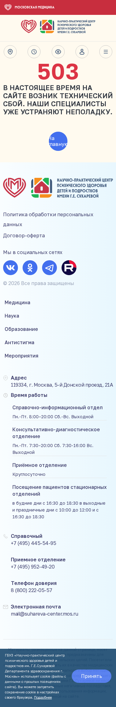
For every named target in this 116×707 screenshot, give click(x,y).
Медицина (17, 302)
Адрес (10, 51)
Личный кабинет (81, 51)
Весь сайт (105, 51)
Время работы (34, 51)
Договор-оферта (24, 235)
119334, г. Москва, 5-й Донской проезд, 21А (62, 385)
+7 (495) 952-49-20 (32, 567)
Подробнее (43, 697)
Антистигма (19, 342)
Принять (91, 676)
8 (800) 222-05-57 (31, 590)
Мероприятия (21, 355)
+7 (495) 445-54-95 (33, 543)
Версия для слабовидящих (58, 51)
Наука (12, 315)
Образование (21, 329)
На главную (58, 141)
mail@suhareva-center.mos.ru (44, 614)
